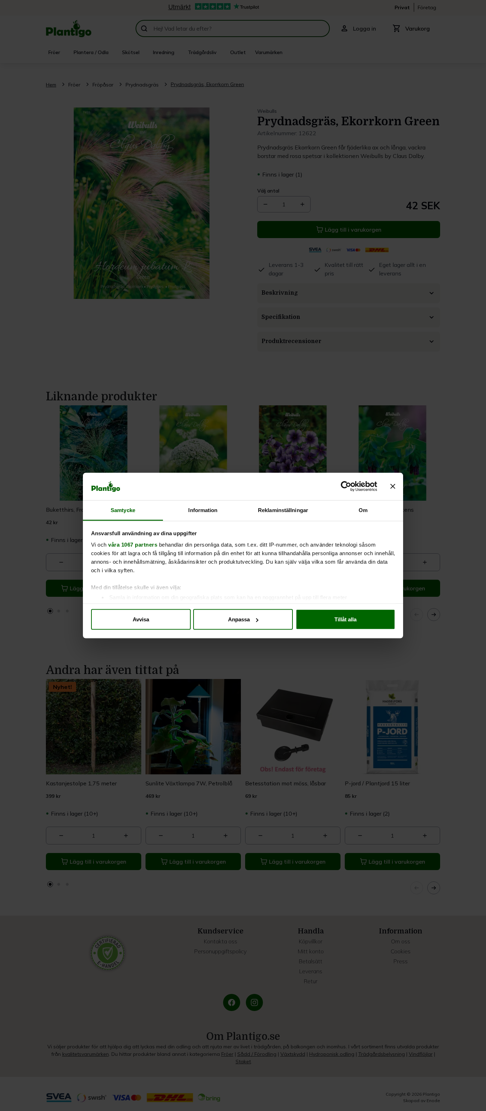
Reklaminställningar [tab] (283, 510)
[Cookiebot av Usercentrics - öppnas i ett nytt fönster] (346, 486)
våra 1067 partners (132, 544)
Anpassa (239, 619)
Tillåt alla (345, 619)
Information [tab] (202, 510)
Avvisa (141, 619)
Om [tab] (363, 510)
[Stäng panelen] (392, 486)
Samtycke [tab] (123, 510)
